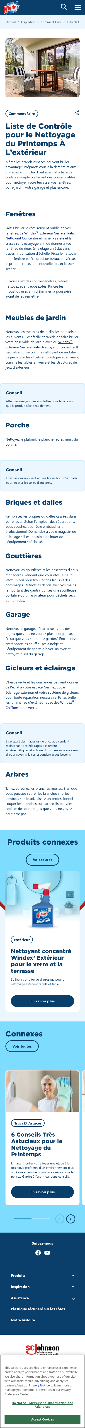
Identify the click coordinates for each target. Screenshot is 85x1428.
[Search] (64, 7)
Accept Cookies (42, 1419)
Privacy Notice (39, 1385)
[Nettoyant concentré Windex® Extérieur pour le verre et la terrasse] (42, 901)
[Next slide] (70, 1218)
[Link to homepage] (12, 7)
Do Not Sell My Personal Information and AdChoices (42, 1405)
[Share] (77, 112)
